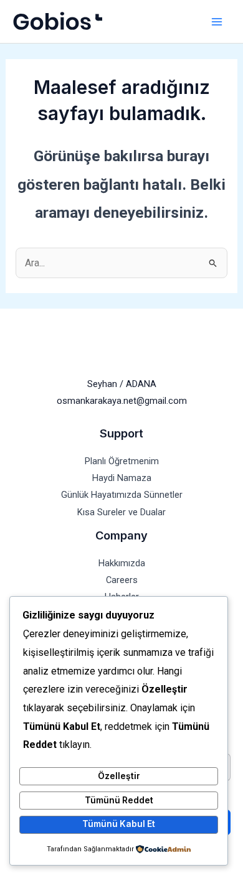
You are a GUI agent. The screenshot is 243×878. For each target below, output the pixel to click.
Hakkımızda (121, 563)
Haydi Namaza (121, 477)
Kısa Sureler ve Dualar (121, 512)
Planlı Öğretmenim (122, 461)
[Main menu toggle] (216, 21)
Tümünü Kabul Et (118, 824)
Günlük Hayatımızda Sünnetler (122, 494)
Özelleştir (119, 776)
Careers (122, 580)
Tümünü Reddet (119, 800)
